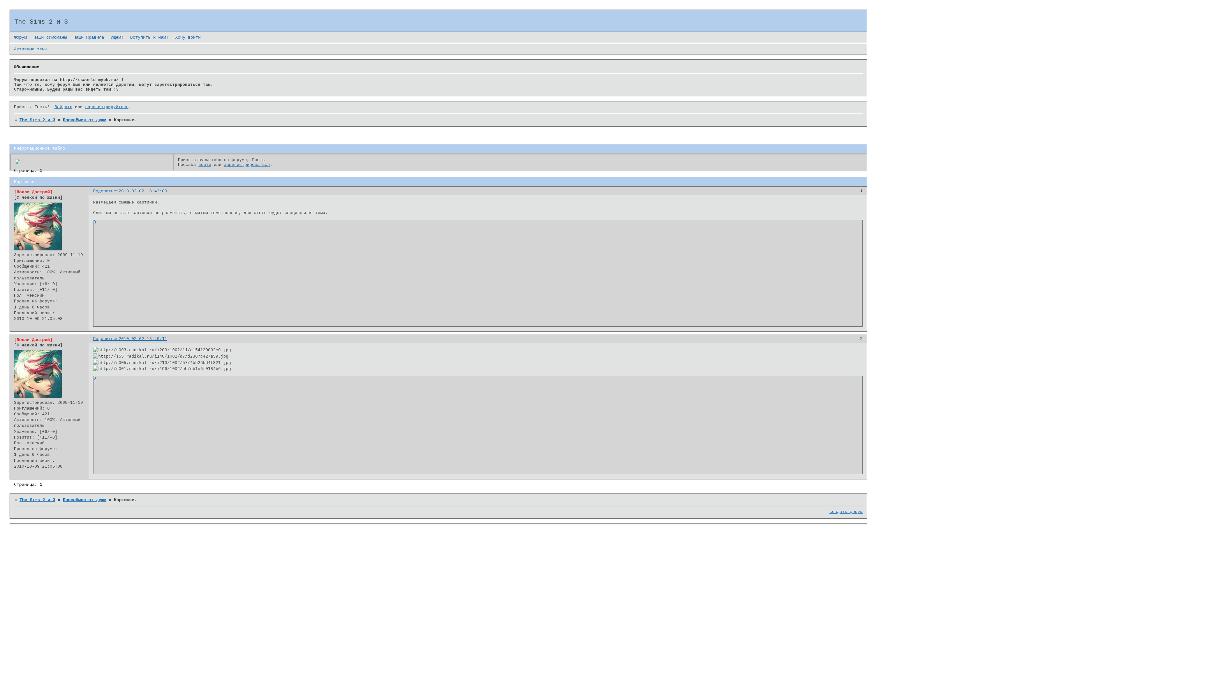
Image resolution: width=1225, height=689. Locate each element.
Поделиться (106, 191)
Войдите (63, 107)
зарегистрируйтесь (107, 107)
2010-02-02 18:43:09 (143, 191)
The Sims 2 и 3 (37, 119)
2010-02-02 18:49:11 (143, 339)
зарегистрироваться (247, 164)
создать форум (846, 511)
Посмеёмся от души (84, 119)
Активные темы (30, 49)
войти (204, 164)
